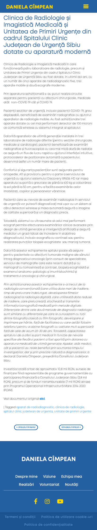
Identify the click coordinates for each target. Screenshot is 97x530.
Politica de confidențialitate (48, 524)
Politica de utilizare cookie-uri (67, 517)
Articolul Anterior (26, 427)
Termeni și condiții (20, 517)
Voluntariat (49, 484)
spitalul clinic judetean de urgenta (28, 411)
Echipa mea (71, 476)
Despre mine (26, 476)
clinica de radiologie (69, 407)
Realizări (26, 484)
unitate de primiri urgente (72, 411)
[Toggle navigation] (86, 6)
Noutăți (71, 484)
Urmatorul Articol (71, 427)
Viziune (49, 476)
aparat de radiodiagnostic (35, 407)
